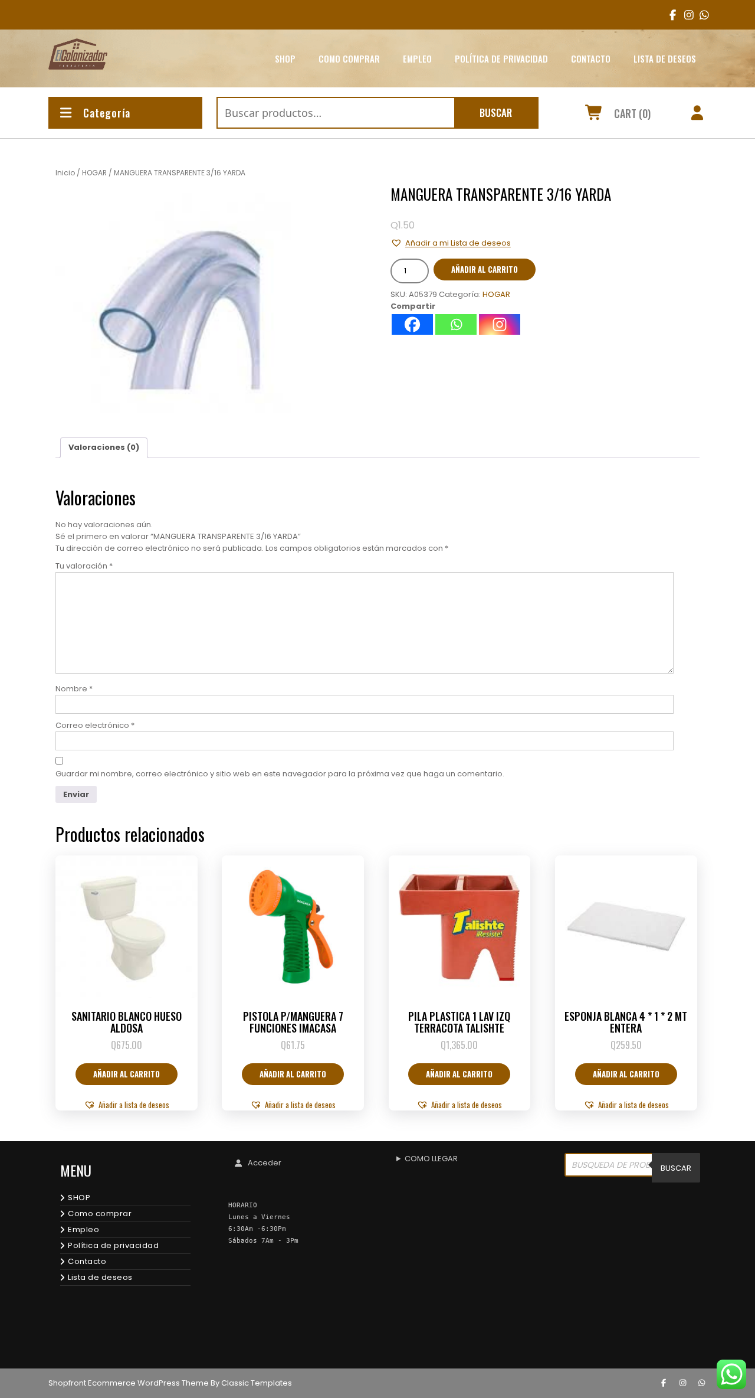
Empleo (417, 58)
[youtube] (700, 15)
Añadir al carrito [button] (126, 1074)
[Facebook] (412, 324)
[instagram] (685, 15)
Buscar (496, 112)
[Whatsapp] (456, 324)
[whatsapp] (702, 1383)
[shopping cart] (594, 114)
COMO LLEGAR (431, 1158)
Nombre (74, 688)
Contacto (590, 58)
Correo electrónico (94, 725)
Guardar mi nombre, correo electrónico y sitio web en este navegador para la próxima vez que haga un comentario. (279, 773)
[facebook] (670, 15)
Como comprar (349, 58)
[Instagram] (499, 324)
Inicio (65, 173)
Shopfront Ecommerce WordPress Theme (128, 1383)
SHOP (285, 58)
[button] (450, 243)
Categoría (106, 112)
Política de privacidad (501, 58)
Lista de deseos (664, 58)
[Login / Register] (697, 114)
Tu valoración (84, 565)
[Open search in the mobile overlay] (632, 1168)
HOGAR (94, 173)
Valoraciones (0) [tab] (103, 447)
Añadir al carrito (484, 269)
